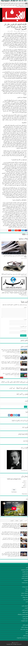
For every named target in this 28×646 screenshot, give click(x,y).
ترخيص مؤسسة (25, 582)
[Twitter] (16, 415)
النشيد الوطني (25, 612)
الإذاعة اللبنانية (25, 571)
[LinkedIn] (14, 415)
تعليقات (16, 520)
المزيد (1, 377)
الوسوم (12, 520)
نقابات (26, 633)
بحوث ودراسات (25, 586)
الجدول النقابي (25, 616)
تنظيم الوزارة (25, 618)
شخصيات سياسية (24, 593)
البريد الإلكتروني (23, 326)
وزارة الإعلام (25, 635)
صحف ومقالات (21, 5)
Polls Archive (24, 493)
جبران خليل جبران (24, 470)
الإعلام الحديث (25, 574)
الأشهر (21, 520)
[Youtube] (11, 415)
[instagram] (9, 415)
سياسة (26, 591)
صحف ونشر (25, 599)
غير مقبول (23, 487)
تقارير (27, 631)
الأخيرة (25, 520)
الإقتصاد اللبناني (25, 576)
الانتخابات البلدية (25, 605)
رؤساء (26, 588)
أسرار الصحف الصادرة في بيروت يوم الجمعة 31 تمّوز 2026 (14, 274)
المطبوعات (26, 580)
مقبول (24, 485)
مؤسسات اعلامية (24, 627)
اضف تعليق (9, 31)
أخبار (27, 567)
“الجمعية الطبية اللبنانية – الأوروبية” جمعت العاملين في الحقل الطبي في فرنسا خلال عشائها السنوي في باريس (10, 363)
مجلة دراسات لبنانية (24, 629)
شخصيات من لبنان (24, 595)
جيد (24, 484)
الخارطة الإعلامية (24, 578)
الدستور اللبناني (25, 610)
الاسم (25, 319)
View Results (14, 491)
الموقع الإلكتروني (23, 330)
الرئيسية (26, 5)
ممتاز (24, 480)
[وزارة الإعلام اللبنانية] (14, 0)
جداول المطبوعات (24, 620)
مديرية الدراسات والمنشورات (22, 637)
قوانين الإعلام (25, 625)
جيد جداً (23, 482)
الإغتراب (26, 608)
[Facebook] (19, 415)
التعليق (25, 307)
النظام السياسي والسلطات (23, 614)
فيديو (27, 601)
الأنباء (24, 234)
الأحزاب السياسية (24, 569)
